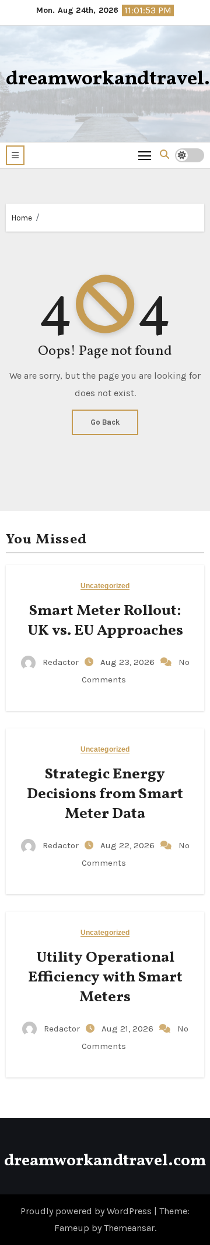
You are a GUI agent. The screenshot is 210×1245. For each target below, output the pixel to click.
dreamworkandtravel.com (105, 1161)
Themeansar (129, 1227)
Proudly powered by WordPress (87, 1210)
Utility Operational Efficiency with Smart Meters (105, 977)
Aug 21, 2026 (129, 1028)
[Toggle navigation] (145, 155)
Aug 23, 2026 (128, 662)
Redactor (60, 662)
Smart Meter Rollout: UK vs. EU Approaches (105, 620)
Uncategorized (105, 586)
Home (22, 218)
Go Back (105, 422)
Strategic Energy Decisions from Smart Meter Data (105, 794)
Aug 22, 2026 (128, 845)
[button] (15, 155)
